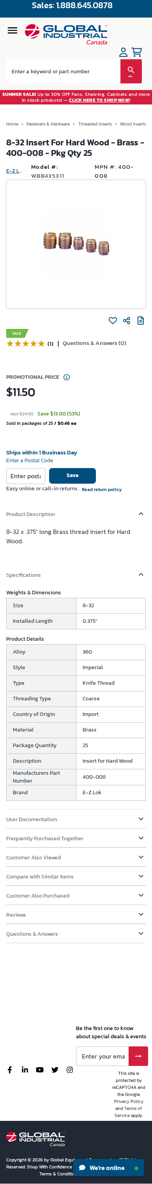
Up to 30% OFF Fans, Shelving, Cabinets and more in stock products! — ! (76, 97)
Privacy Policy (128, 1101)
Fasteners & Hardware (48, 123)
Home (12, 123)
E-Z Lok (15, 171)
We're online (106, 1167)
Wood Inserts (133, 123)
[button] (76, 510)
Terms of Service (128, 1112)
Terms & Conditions (60, 1173)
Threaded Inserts (95, 123)
